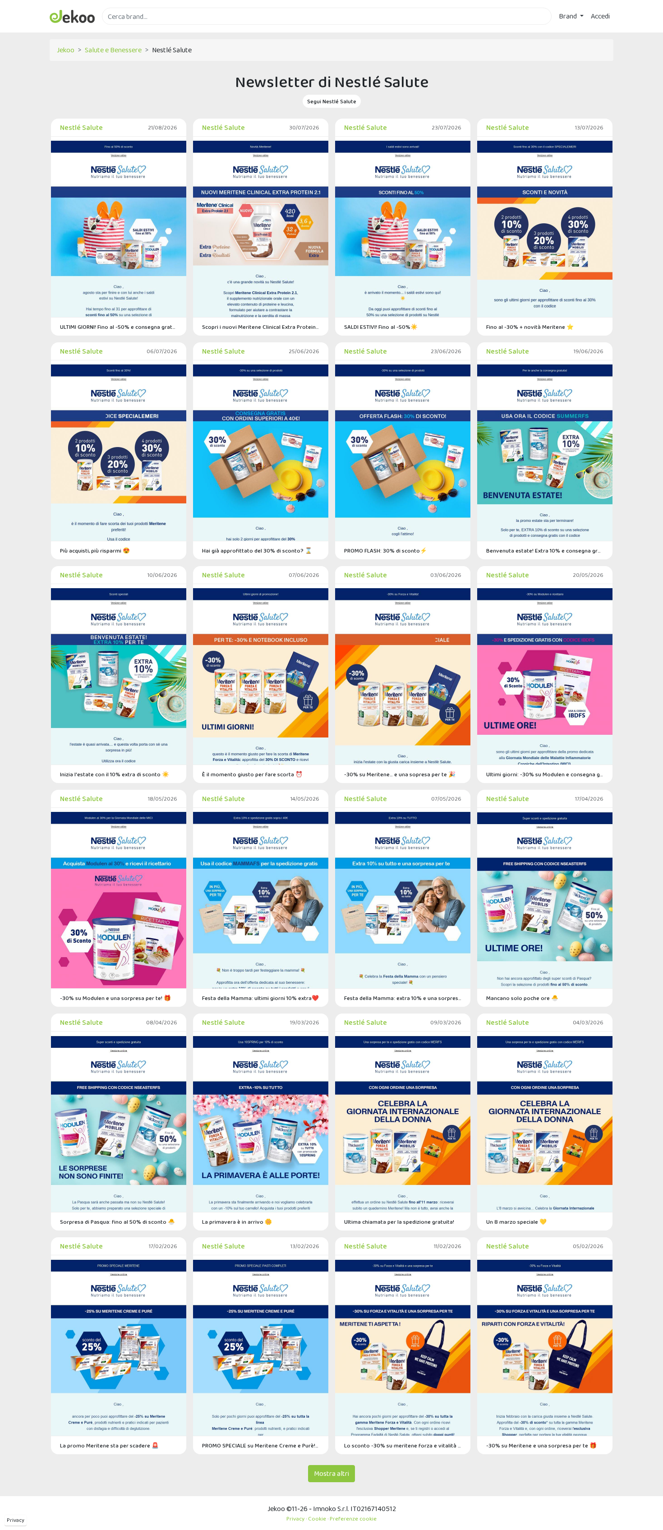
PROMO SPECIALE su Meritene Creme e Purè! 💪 (260, 1445)
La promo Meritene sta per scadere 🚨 (109, 1445)
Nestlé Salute (81, 127)
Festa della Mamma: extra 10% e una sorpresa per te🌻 (402, 998)
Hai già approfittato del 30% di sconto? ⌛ (257, 550)
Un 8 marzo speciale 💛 (516, 1221)
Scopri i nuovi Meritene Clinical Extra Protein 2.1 (260, 327)
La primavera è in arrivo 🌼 (237, 1221)
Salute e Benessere (113, 50)
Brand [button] (568, 16)
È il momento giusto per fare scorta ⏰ (252, 774)
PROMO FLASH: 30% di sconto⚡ (385, 550)
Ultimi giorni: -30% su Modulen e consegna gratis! (544, 774)
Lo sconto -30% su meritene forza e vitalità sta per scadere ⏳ (402, 1445)
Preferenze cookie (353, 1518)
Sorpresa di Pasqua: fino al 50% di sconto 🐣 (117, 1221)
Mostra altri (331, 1473)
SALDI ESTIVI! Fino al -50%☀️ (381, 327)
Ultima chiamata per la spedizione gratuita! (399, 1221)
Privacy (15, 1520)
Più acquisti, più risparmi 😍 (95, 550)
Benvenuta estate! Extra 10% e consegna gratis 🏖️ (544, 550)
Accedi (600, 16)
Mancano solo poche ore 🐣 (522, 998)
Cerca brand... (122, 30)
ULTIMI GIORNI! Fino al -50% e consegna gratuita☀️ (118, 327)
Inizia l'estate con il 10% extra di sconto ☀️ (114, 774)
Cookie (317, 1518)
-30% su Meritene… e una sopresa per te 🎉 (400, 774)
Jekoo (65, 50)
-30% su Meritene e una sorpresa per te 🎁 (541, 1445)
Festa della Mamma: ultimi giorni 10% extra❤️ (260, 998)
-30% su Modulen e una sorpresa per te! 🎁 (115, 998)
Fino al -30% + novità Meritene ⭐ (530, 327)
